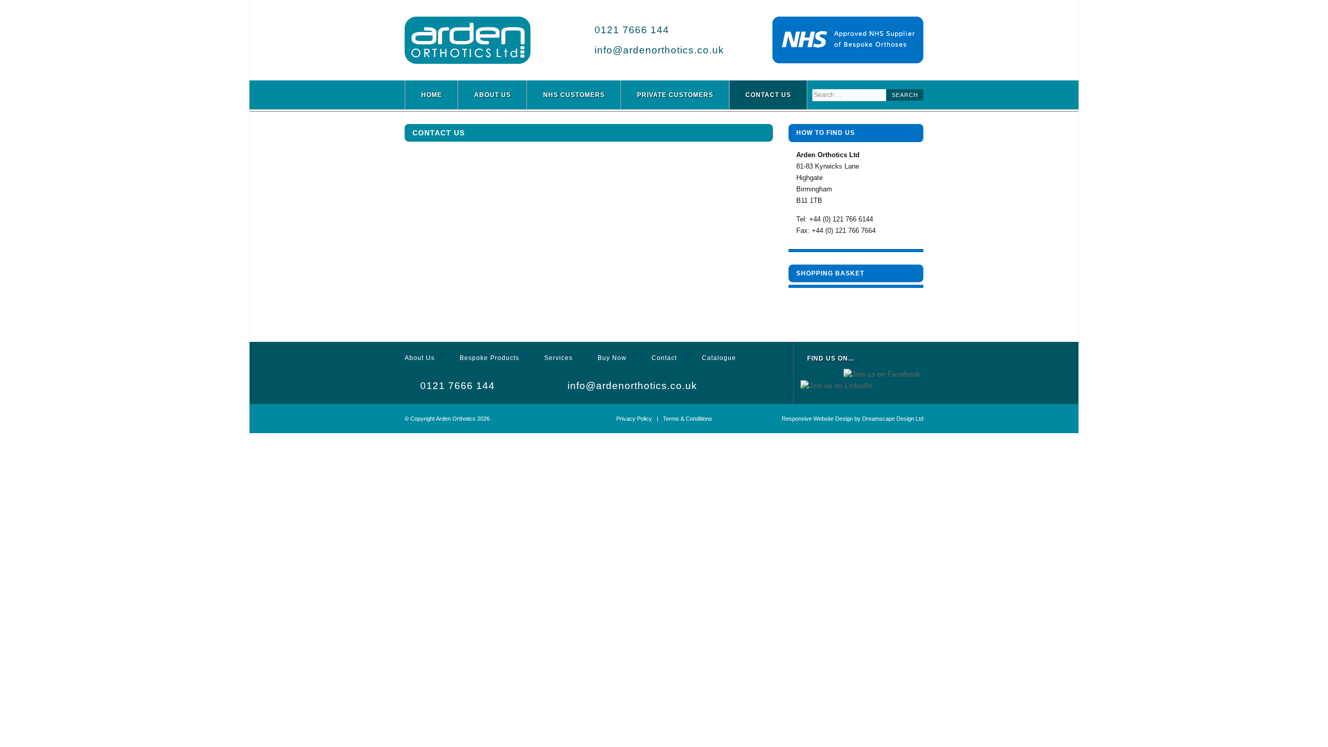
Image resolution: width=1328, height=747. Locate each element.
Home (431, 95)
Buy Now (612, 358)
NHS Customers (574, 95)
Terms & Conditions (687, 419)
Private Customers (675, 95)
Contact (664, 358)
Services (558, 358)
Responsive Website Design (817, 419)
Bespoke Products (489, 358)
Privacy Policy (634, 419)
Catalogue (719, 358)
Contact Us (768, 95)
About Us (492, 95)
